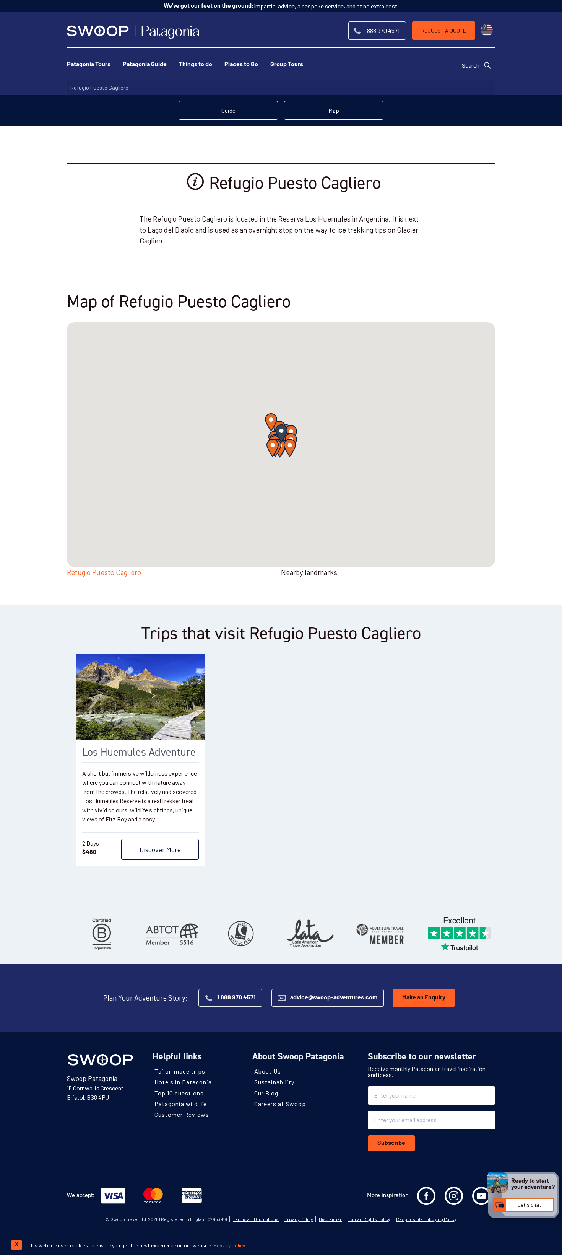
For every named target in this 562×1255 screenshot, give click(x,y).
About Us (267, 1071)
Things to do (195, 65)
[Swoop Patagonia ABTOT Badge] (171, 933)
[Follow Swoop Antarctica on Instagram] (454, 1196)
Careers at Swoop (280, 1103)
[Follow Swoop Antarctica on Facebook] (426, 1196)
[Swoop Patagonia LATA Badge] (310, 933)
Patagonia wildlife (180, 1103)
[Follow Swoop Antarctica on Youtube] (481, 1196)
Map (333, 110)
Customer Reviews (181, 1114)
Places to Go (241, 65)
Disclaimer (330, 1219)
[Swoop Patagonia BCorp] (101, 933)
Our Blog (266, 1093)
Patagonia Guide (145, 65)
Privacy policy (229, 1245)
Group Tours (286, 65)
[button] (281, 433)
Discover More (160, 849)
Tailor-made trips (179, 1071)
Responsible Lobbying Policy (426, 1219)
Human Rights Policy (369, 1219)
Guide (228, 110)
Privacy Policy (298, 1219)
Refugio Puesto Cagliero (99, 87)
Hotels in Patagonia (183, 1082)
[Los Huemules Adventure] (140, 697)
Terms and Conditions (256, 1219)
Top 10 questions (179, 1093)
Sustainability (274, 1082)
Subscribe (391, 1143)
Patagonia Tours (88, 65)
